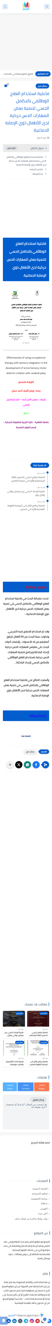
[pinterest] (37, 1321)
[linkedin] (14, 1321)
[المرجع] (26, 6)
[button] (36, 764)
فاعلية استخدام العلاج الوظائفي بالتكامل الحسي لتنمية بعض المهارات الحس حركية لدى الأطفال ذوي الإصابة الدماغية (26, 161)
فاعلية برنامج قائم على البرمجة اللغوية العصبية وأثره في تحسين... (26, 507)
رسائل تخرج (42, 86)
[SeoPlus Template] (42, 1315)
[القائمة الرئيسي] (47, 6)
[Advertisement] (26, 42)
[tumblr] (20, 1321)
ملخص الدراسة (36, 169)
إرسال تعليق (38, 1100)
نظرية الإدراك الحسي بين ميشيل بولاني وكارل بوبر (26, 493)
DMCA (44, 1203)
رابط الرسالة (37, 174)
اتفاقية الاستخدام (40, 1194)
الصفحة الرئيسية (40, 1189)
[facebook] (49, 1321)
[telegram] (26, 1321)
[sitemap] (8, 1321)
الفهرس (44, 1208)
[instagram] (32, 1321)
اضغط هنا (26, 736)
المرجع (12, 1315)
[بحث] (5, 6)
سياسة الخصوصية (39, 1199)
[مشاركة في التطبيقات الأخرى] (10, 764)
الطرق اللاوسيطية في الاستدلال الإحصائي (17, 74)
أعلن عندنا (43, 1213)
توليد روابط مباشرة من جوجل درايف (31, 1218)
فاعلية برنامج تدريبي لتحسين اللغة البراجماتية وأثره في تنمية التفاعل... (27, 479)
